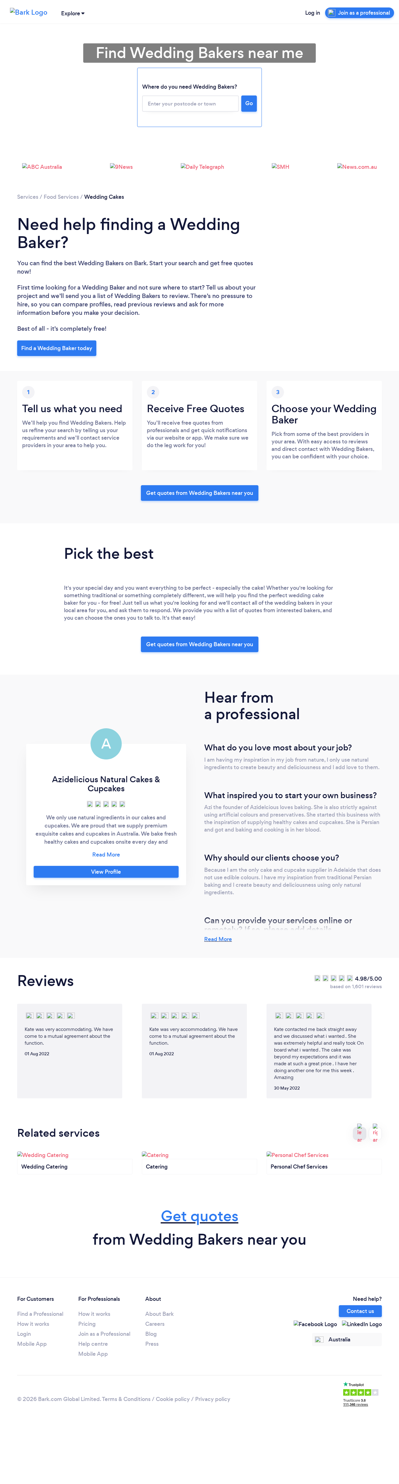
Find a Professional (40, 1314)
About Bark (159, 1314)
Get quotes (199, 1216)
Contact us (360, 1311)
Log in (312, 13)
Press (152, 1344)
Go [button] (249, 103)
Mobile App (32, 1344)
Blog (151, 1334)
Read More (218, 939)
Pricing (87, 1324)
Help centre (93, 1344)
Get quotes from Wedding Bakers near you (199, 493)
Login (24, 1334)
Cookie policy (173, 1399)
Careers (155, 1324)
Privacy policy (212, 1399)
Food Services (61, 197)
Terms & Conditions (126, 1399)
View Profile (106, 872)
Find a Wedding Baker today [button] (56, 348)
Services (27, 197)
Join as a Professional (104, 1334)
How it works (33, 1324)
